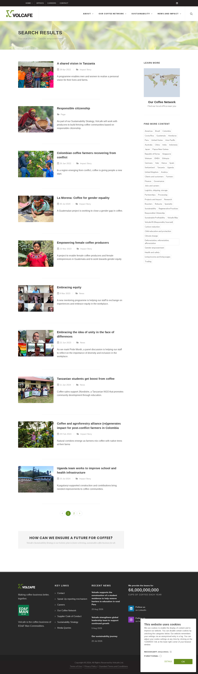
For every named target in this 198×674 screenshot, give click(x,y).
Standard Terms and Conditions (113, 666)
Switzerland (150, 167)
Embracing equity (69, 287)
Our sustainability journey (104, 636)
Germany (149, 163)
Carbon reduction (152, 227)
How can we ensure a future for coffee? (71, 539)
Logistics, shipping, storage (156, 190)
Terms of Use (76, 666)
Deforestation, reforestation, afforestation (157, 241)
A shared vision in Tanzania (76, 63)
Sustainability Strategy (67, 622)
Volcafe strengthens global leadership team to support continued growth (105, 620)
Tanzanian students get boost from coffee (86, 378)
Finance (148, 181)
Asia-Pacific (170, 140)
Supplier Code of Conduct (69, 616)
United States (157, 140)
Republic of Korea (152, 154)
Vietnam (148, 158)
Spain (171, 163)
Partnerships (150, 195)
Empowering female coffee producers (83, 242)
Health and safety (152, 252)
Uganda (170, 167)
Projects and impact (153, 199)
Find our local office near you (162, 106)
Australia (148, 145)
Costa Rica (149, 135)
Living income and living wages (157, 257)
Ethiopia (165, 158)
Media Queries (64, 628)
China (157, 145)
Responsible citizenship (73, 108)
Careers (51, 3)
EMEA (157, 158)
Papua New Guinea (160, 149)
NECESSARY (156, 651)
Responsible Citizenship (155, 213)
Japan (147, 149)
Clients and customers (154, 176)
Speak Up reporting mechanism (72, 599)
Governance (159, 181)
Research (168, 199)
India (164, 145)
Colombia (166, 131)
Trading (148, 261)
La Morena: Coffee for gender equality (83, 197)
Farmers (169, 176)
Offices (40, 3)
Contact (64, 3)
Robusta (158, 204)
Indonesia (173, 145)
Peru (147, 140)
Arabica (164, 172)
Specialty (168, 204)
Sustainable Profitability (155, 217)
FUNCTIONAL (151, 656)
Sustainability (150, 208)
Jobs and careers (152, 186)
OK (183, 661)
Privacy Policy (90, 666)
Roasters (148, 204)
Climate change (151, 236)
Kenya (164, 163)
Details (168, 661)
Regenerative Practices (168, 208)
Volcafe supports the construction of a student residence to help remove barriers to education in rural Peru (106, 598)
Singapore (166, 154)
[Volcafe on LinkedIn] (177, 3)
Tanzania (161, 167)
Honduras (172, 135)
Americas (149, 131)
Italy (157, 163)
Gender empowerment (154, 248)
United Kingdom (151, 172)
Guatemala (161, 135)
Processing (162, 195)
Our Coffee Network (162, 102)
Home (28, 3)
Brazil (157, 131)
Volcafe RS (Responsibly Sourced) (159, 222)
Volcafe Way (173, 217)
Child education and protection (158, 231)
